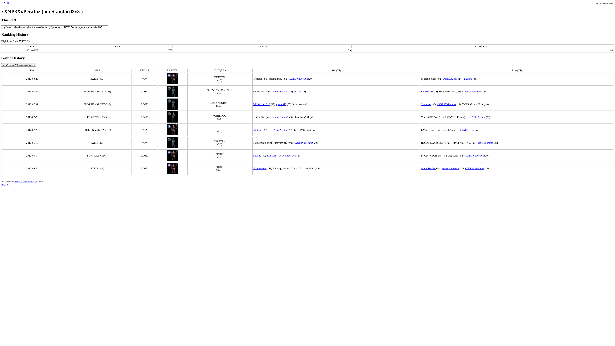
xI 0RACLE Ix (465, 130)
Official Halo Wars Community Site (25, 181)
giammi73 (281, 104)
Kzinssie (271, 155)
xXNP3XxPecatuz (298, 78)
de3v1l (297, 91)
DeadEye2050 (450, 78)
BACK (5, 3)
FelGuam (257, 130)
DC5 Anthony (260, 168)
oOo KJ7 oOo (289, 155)
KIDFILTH (427, 91)
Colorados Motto (279, 91)
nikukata (467, 78)
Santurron (426, 104)
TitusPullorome (485, 142)
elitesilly (257, 155)
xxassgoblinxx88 (450, 168)
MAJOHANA (428, 168)
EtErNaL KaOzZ (261, 104)
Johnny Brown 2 (280, 117)
